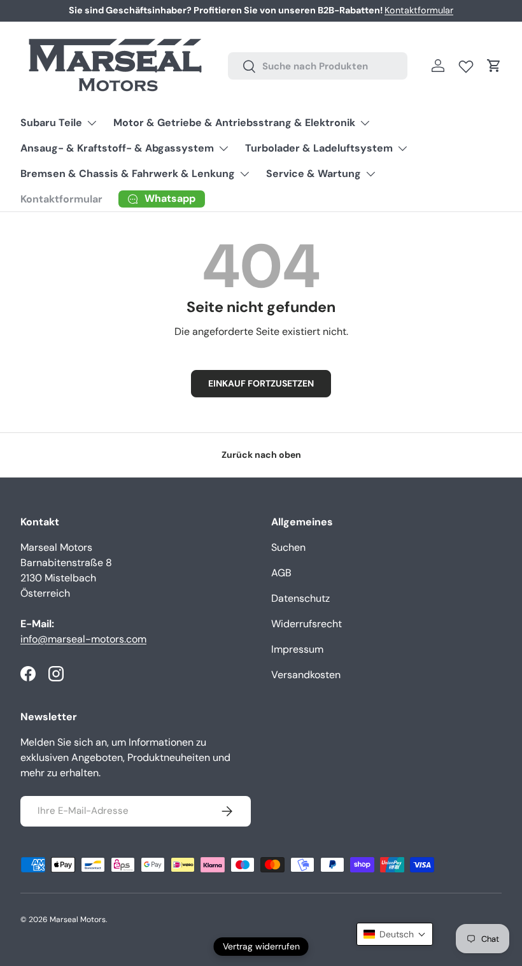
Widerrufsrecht (306, 623)
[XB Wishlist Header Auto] (466, 64)
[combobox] (317, 66)
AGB (281, 572)
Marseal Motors (78, 919)
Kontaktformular (418, 10)
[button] (494, 66)
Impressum (297, 649)
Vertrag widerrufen (261, 946)
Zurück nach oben (261, 454)
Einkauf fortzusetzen (261, 383)
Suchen (288, 547)
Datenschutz (300, 598)
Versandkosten (306, 674)
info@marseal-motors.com (83, 639)
